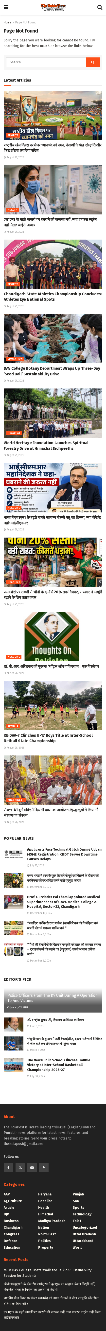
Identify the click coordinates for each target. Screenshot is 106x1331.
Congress (11, 1234)
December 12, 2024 (40, 913)
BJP (6, 1214)
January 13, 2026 (19, 1007)
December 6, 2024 (40, 887)
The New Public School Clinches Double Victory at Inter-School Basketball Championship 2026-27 (58, 1065)
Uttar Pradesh (84, 1234)
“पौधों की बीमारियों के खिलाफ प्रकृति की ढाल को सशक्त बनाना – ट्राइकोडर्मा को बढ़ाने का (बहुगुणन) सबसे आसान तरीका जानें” (64, 949)
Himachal (14, 433)
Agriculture (13, 1201)
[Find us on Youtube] (32, 1167)
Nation (43, 1228)
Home (7, 22)
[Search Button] (99, 7)
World (78, 1247)
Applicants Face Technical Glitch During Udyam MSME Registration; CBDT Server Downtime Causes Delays (64, 854)
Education (15, 358)
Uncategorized (85, 1228)
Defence (10, 1241)
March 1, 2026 (37, 1050)
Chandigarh (16, 800)
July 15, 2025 (36, 865)
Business (11, 1221)
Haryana (45, 1194)
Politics (44, 1241)
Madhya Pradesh (51, 1221)
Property (45, 1247)
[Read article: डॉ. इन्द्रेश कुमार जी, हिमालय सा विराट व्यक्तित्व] (13, 1024)
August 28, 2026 (15, 673)
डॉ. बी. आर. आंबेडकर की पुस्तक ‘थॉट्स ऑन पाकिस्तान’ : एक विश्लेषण (51, 666)
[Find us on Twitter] (20, 1167)
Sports (13, 135)
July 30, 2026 (37, 1076)
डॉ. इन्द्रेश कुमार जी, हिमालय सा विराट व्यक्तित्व (55, 1020)
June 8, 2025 (36, 1026)
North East (47, 1234)
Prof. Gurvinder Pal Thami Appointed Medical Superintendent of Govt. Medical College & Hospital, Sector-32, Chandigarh (63, 902)
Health (12, 210)
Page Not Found (25, 22)
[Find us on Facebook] (8, 1167)
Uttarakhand (83, 1241)
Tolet (77, 1221)
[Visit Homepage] (53, 7)
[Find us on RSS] (44, 1167)
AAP (7, 1194)
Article (9, 1208)
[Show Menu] (6, 7)
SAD (76, 1201)
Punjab (78, 1194)
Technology (82, 1214)
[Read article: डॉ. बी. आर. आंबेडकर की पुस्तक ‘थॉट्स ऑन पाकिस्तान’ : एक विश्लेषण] (53, 636)
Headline (14, 508)
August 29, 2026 (15, 157)
